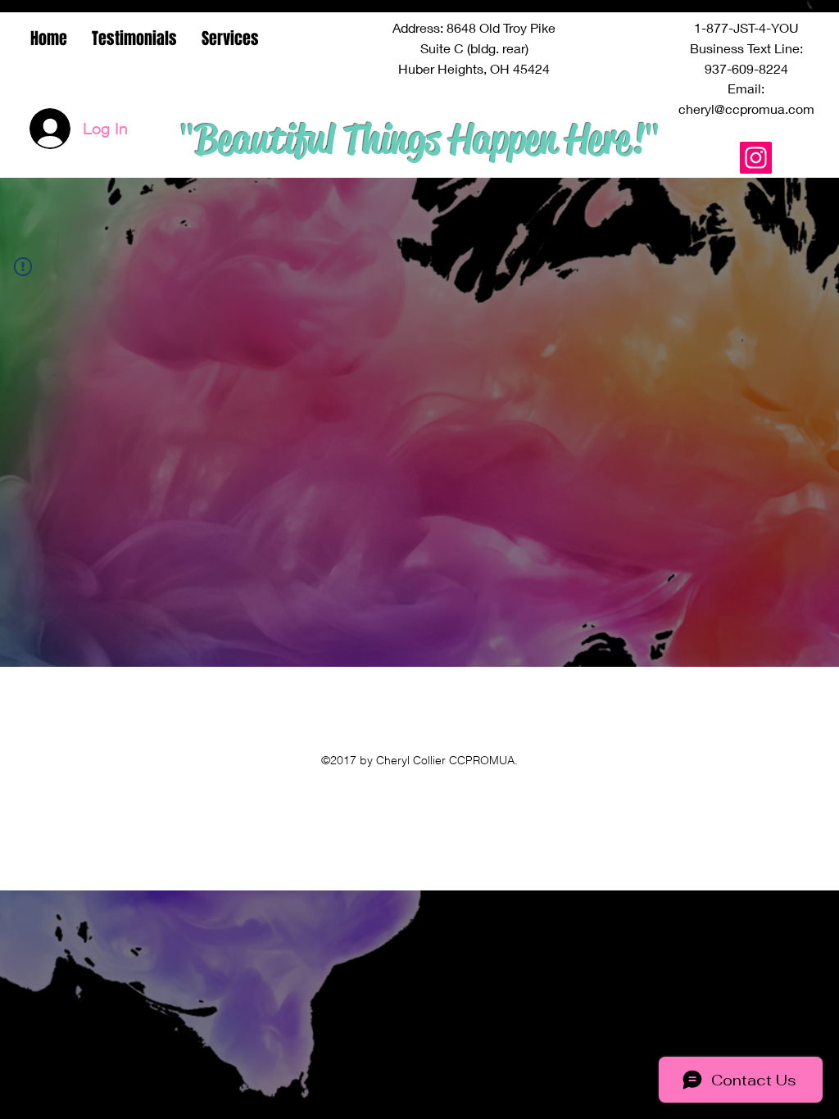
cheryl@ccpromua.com (746, 108)
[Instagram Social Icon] (756, 158)
